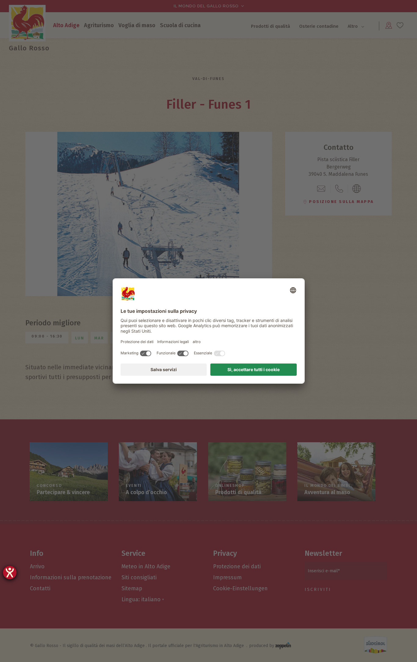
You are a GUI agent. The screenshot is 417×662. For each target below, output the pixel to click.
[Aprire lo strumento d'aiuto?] (9, 572)
